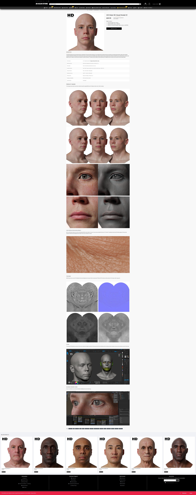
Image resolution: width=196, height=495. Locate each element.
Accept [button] (191, 493)
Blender (113, 428)
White (83, 428)
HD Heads (77, 428)
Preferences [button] (184, 493)
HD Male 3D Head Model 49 (136, 468)
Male (80, 428)
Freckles (101, 428)
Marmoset (116, 428)
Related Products (5, 434)
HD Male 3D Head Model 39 (103, 468)
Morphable (108, 428)
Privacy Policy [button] (33, 493)
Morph (105, 428)
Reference (120, 428)
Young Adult (87, 428)
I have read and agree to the (172, 482)
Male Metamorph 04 (167, 468)
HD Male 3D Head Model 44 (71, 468)
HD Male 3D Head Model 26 (38, 468)
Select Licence (109, 21)
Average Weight (96, 428)
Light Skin (91, 428)
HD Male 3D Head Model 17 (6, 468)
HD (73, 428)
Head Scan (70, 428)
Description (68, 52)
